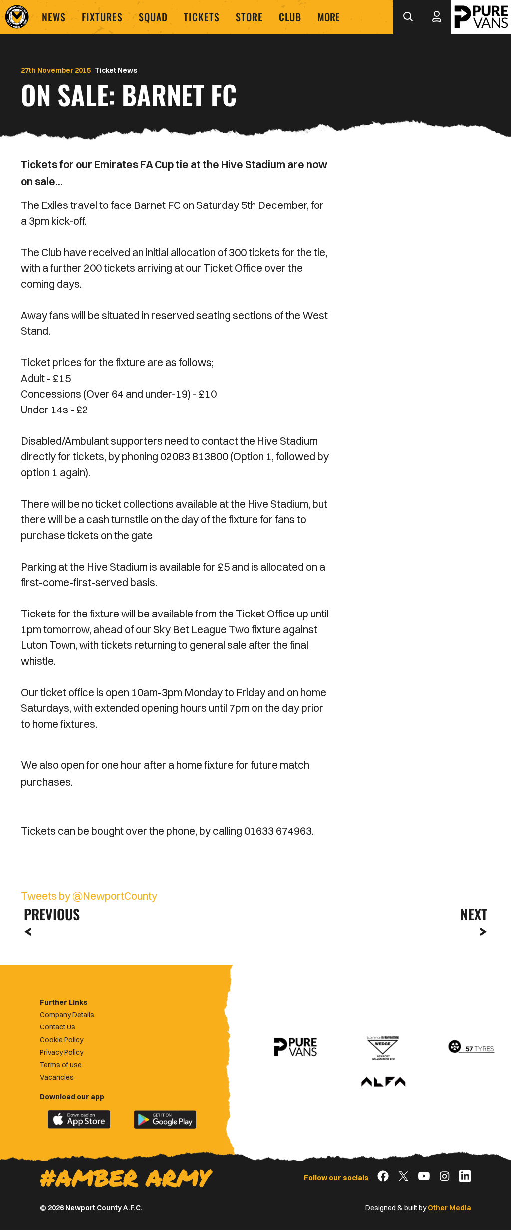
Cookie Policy (61, 1039)
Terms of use (61, 1064)
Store (249, 16)
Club (290, 16)
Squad (153, 16)
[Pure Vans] (481, 17)
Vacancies (57, 1077)
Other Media (449, 1207)
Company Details (67, 1014)
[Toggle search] (407, 17)
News (54, 16)
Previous (49, 914)
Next (473, 914)
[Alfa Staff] (383, 1082)
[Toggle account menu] (436, 17)
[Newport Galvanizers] (383, 1046)
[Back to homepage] (17, 17)
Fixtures (102, 16)
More (328, 16)
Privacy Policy (61, 1052)
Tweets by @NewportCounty (89, 895)
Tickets (202, 16)
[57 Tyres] (471, 1046)
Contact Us (57, 1027)
